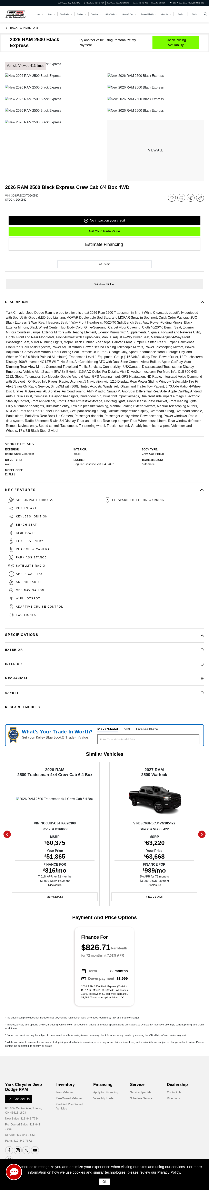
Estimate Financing (104, 244)
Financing (102, 1084)
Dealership (177, 1084)
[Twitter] (26, 1150)
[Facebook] (9, 1150)
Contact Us (21, 1099)
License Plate (147, 729)
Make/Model (107, 729)
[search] (205, 14)
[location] (170, 3)
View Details (55, 896)
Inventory (65, 1084)
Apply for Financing (105, 1092)
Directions (173, 1098)
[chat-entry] (14, 1172)
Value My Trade (103, 1098)
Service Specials (140, 1092)
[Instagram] (18, 1150)
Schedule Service (141, 1098)
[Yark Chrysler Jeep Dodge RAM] (15, 14)
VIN (127, 729)
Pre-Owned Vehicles (69, 1098)
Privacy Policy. (169, 1172)
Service (137, 1084)
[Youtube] (35, 1150)
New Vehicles (64, 1092)
